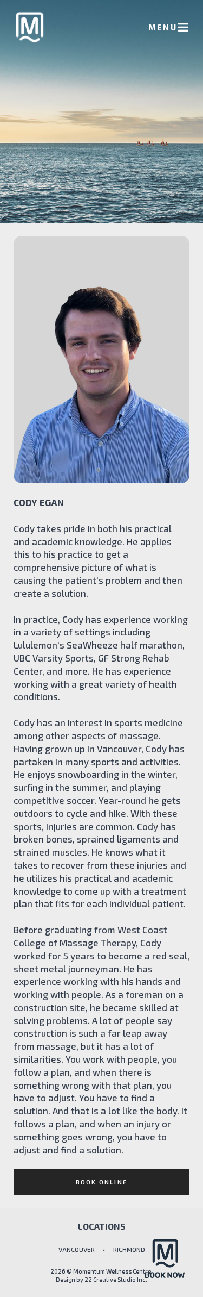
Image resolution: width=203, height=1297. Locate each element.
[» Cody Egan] (30, 27)
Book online (101, 1182)
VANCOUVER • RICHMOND (101, 1249)
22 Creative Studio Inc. (115, 1279)
